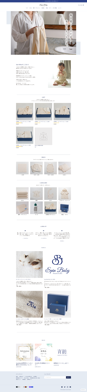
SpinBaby (64, 389)
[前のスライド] (38, 53)
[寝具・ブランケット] (22, 207)
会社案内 (35, 376)
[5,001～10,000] (50, 168)
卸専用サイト (29, 379)
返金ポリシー (18, 379)
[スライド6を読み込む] (44, 53)
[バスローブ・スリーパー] (64, 193)
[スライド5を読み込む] (43, 53)
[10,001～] (64, 168)
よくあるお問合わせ (28, 376)
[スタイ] (50, 193)
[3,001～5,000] (36, 168)
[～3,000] (22, 168)
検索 (17, 376)
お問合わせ (21, 376)
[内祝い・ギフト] (64, 207)
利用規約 (24, 379)
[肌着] (36, 193)
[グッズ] (36, 207)
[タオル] (22, 193)
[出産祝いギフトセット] (50, 207)
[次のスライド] (46, 53)
